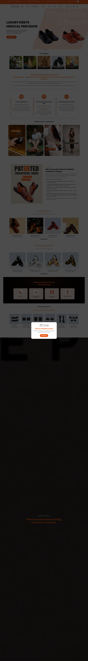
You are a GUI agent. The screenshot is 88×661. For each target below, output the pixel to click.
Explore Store (44, 335)
